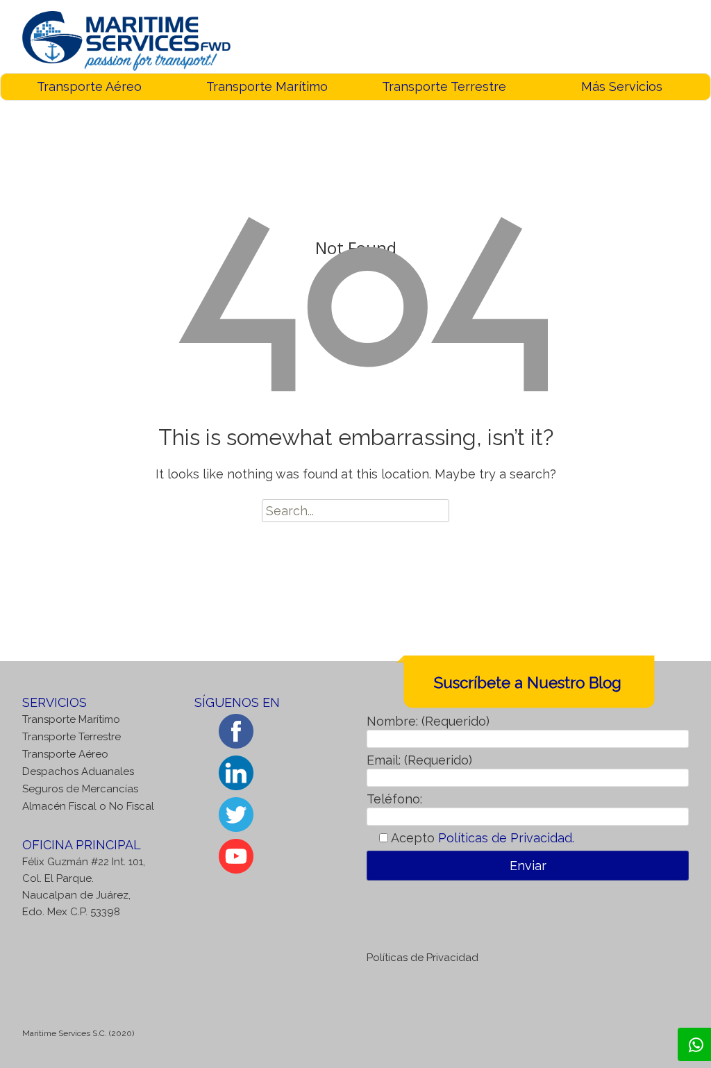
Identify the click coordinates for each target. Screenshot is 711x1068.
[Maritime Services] (126, 39)
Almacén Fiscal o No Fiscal (88, 806)
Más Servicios (621, 86)
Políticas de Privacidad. (506, 838)
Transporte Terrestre (444, 86)
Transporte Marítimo (267, 86)
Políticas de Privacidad (422, 957)
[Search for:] (355, 510)
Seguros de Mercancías (80, 789)
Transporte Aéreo (89, 86)
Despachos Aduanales (78, 771)
